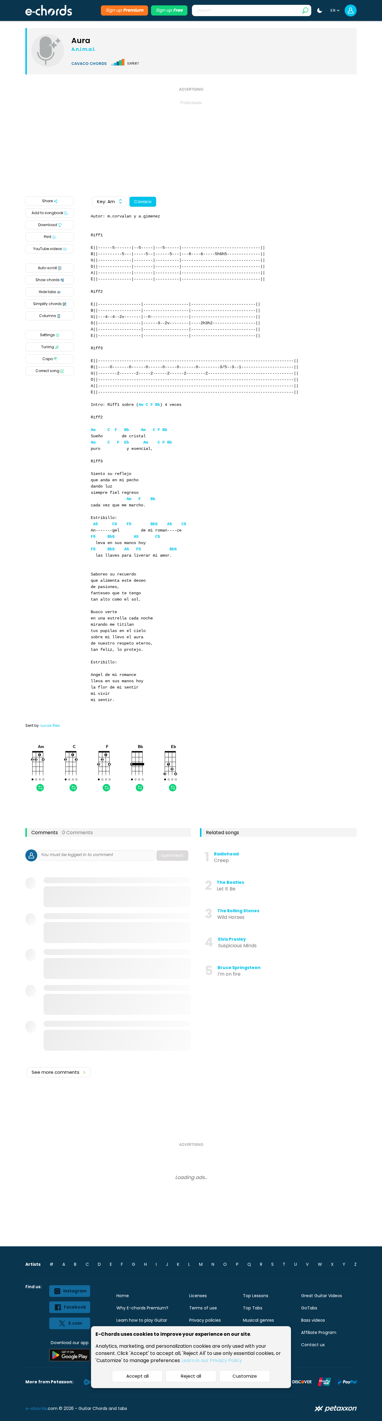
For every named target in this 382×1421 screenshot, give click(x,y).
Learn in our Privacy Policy (211, 1360)
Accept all (137, 1376)
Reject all (191, 1376)
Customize (244, 1376)
